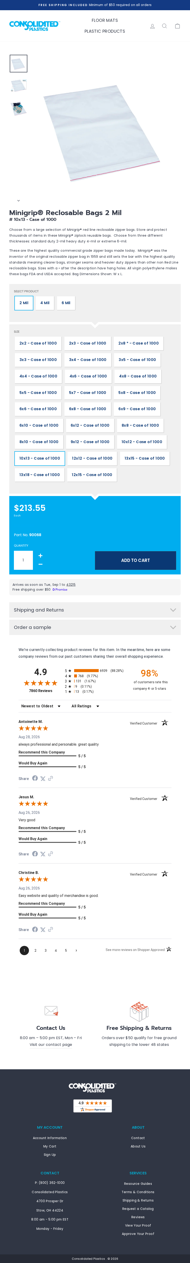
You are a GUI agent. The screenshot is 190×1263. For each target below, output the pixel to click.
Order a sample (32, 627)
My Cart (50, 1146)
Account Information (50, 1138)
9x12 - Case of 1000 (90, 442)
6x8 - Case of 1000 (87, 409)
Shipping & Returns (138, 1200)
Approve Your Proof (138, 1234)
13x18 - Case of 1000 (39, 474)
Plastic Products (105, 31)
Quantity (21, 546)
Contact (138, 1138)
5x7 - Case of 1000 (87, 392)
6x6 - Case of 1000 (38, 409)
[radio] (95, 670)
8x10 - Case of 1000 (39, 442)
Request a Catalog (138, 1209)
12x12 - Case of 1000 (92, 458)
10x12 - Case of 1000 (142, 442)
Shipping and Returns (39, 610)
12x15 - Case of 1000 (92, 474)
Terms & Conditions (138, 1192)
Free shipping (24, 525)
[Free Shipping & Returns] (139, 1011)
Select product (26, 291)
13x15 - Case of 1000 (145, 458)
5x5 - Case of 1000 (38, 392)
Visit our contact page (51, 1044)
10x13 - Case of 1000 (39, 458)
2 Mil (23, 303)
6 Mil (66, 303)
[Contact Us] (51, 1011)
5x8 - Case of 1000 (137, 392)
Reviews (138, 1217)
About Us (138, 1146)
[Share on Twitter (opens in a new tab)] (43, 778)
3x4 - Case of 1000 (88, 359)
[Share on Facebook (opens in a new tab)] (35, 778)
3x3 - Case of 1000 (38, 359)
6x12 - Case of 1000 (90, 425)
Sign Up (50, 1155)
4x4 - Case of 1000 (38, 376)
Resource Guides (138, 1184)
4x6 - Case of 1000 (88, 376)
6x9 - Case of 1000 (137, 409)
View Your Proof (138, 1225)
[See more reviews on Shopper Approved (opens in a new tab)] (50, 778)
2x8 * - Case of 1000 (138, 343)
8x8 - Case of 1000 (140, 425)
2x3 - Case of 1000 (87, 343)
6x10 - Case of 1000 (39, 425)
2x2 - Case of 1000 (38, 343)
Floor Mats (105, 20)
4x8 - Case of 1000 (138, 376)
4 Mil (44, 303)
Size (16, 332)
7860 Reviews (46, 691)
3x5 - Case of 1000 (137, 359)
